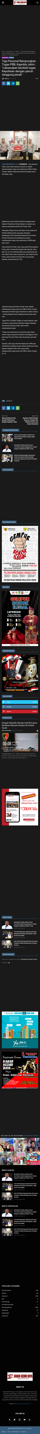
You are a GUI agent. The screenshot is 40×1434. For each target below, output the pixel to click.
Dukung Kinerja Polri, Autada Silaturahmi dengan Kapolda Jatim (9, 420)
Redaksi (4, 1431)
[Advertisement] (20, 27)
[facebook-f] (9, 1420)
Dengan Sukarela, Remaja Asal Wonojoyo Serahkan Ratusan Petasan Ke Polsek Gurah (19, 725)
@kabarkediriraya (31, 1136)
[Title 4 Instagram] (6, 1158)
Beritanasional (6, 1290)
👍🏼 (9, 962)
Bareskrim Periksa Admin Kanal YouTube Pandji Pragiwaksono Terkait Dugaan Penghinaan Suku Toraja (25, 446)
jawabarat (5, 1310)
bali (3, 1299)
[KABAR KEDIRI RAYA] (20, 1376)
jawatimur (5, 1316)
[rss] (29, 1420)
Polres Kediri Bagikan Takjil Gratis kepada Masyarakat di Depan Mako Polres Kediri (24, 436)
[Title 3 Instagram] (33, 1144)
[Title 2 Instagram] (20, 1144)
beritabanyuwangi (7, 1304)
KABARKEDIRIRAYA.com (10, 164)
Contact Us (23, 1431)
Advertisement (15, 1431)
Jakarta (4, 1293)
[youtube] (24, 1420)
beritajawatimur (7, 1307)
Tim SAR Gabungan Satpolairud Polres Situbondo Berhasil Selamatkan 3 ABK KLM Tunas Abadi (25, 933)
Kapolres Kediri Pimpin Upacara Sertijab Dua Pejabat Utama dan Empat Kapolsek (30, 421)
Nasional (4, 1296)
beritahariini (5, 57)
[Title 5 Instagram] (20, 1158)
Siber (8, 1431)
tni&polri (11, 57)
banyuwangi (5, 1302)
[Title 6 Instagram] (33, 1158)
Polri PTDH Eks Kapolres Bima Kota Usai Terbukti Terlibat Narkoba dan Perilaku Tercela (26, 943)
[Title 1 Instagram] (6, 1144)
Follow (34, 702)
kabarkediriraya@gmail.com (23, 1404)
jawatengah (5, 1313)
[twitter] (14, 1420)
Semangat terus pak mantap (29, 959)
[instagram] (19, 1420)
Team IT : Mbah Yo (27, 1428)
